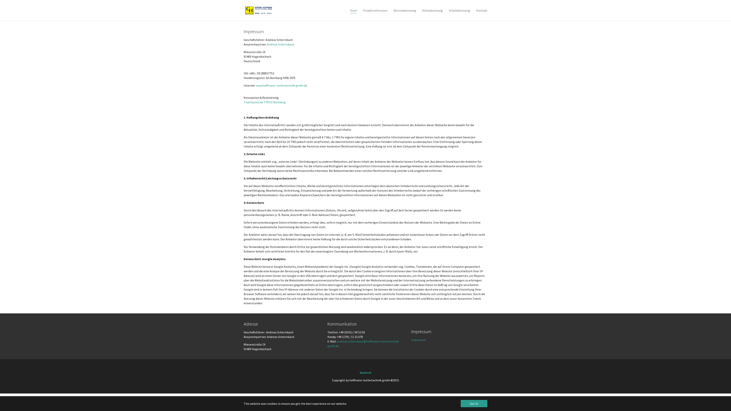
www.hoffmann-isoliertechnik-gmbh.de (281, 85)
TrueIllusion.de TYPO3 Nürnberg (265, 102)
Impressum (418, 340)
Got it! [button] (474, 403)
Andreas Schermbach (280, 44)
